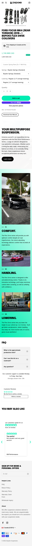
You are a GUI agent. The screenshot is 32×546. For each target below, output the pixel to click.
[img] (17, 425)
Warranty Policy (7, 491)
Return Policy (6, 488)
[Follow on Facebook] (3, 523)
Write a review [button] (16, 396)
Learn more (8, 159)
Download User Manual (10, 114)
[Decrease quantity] (4, 91)
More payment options (16, 105)
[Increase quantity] (10, 91)
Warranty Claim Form (7, 496)
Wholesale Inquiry (7, 500)
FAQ (3, 484)
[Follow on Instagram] (7, 523)
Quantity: (5, 87)
